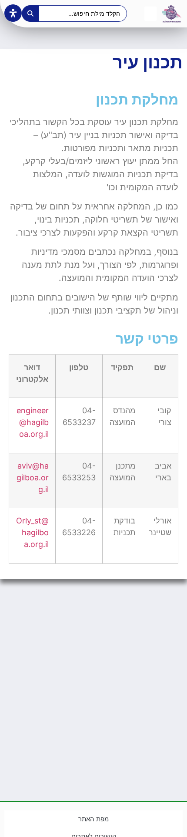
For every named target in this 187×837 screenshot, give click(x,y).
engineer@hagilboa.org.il (33, 422)
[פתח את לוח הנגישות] (13, 13)
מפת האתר (93, 819)
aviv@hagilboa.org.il (33, 477)
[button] (150, 14)
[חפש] (30, 13)
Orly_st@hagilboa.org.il (32, 532)
